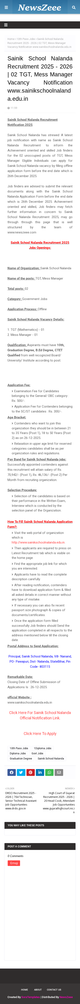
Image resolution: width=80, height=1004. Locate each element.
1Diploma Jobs (42, 748)
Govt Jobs (37, 753)
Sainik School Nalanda (51, 758)
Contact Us (54, 989)
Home (11, 39)
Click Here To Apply (40, 733)
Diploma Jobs (18, 753)
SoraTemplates (30, 997)
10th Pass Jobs (26, 39)
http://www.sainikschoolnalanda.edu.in (38, 542)
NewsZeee (66, 997)
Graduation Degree (21, 758)
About (38, 989)
